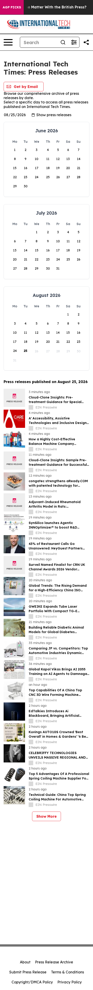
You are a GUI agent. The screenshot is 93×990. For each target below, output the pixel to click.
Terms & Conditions (67, 972)
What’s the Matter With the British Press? (48, 7)
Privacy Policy (69, 982)
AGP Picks (12, 7)
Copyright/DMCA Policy (32, 982)
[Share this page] (86, 42)
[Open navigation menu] (8, 42)
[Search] (63, 42)
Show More (46, 816)
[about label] (31, 407)
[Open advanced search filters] (73, 42)
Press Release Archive (54, 962)
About (25, 962)
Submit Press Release (27, 972)
